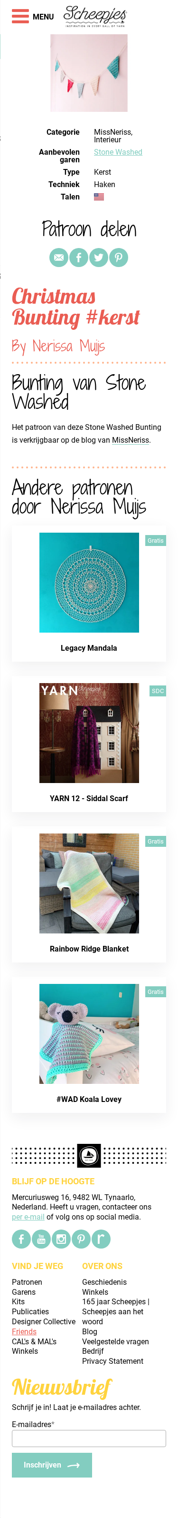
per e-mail (28, 1216)
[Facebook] (21, 1239)
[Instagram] (61, 1239)
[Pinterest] (118, 257)
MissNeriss (130, 440)
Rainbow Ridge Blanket (89, 948)
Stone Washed (118, 152)
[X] (98, 257)
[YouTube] (41, 1239)
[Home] (96, 17)
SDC (158, 691)
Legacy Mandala (89, 648)
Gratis (156, 540)
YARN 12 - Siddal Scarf (89, 798)
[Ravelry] (101, 1239)
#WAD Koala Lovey (89, 1099)
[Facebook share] (78, 257)
